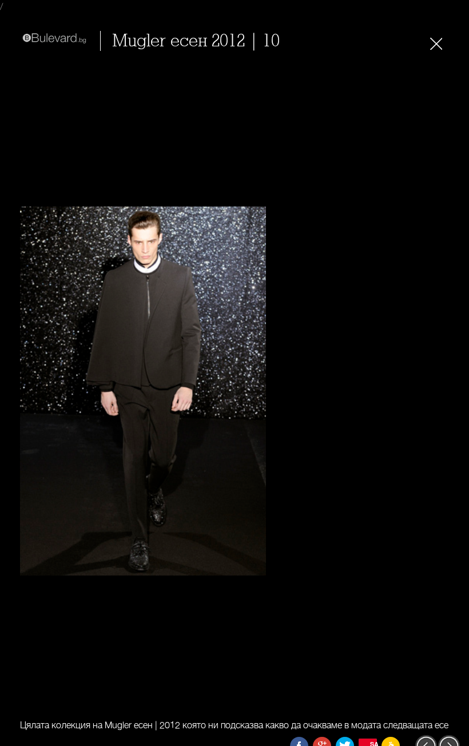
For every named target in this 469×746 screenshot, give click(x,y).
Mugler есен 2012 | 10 (196, 41)
